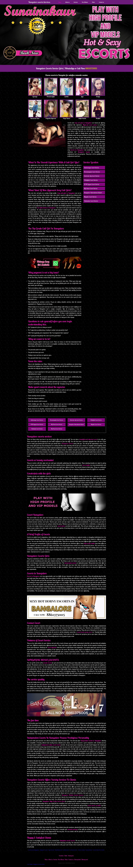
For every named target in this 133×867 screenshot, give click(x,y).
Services (76, 2)
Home (59, 2)
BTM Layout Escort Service (91, 184)
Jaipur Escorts (51, 850)
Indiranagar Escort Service (91, 168)
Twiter (65, 856)
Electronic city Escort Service (91, 176)
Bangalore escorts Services (39, 2)
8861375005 (91, 68)
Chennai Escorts (73, 850)
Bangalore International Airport (93, 193)
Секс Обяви (30, 864)
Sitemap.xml (84, 859)
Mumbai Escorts (58, 850)
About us (67, 2)
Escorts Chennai (81, 850)
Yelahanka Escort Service (91, 201)
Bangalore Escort (43, 850)
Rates (93, 2)
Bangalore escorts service (38, 864)
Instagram (71, 856)
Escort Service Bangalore (33, 850)
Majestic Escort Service (90, 197)
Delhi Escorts (66, 850)
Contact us (101, 2)
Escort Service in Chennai (98, 850)
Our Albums (85, 2)
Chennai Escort (88, 850)
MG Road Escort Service (90, 188)
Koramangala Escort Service (92, 172)
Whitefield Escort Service (91, 180)
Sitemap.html (77, 859)
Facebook (61, 856)
